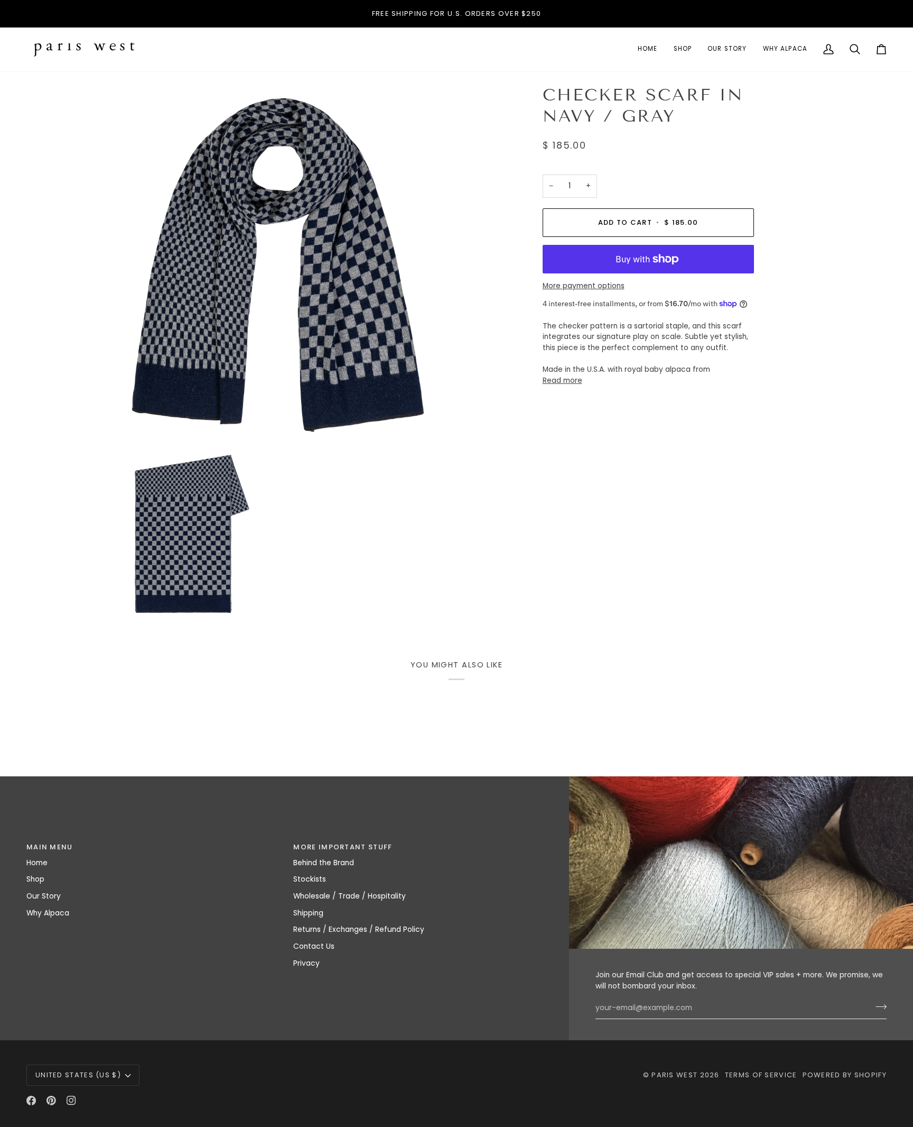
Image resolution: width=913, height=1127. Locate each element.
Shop (35, 879)
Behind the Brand (323, 863)
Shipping (308, 913)
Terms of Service (761, 1075)
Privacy (306, 963)
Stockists (309, 879)
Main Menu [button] (49, 847)
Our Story (43, 896)
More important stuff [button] (342, 847)
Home (37, 863)
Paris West (674, 1075)
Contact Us (313, 946)
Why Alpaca (47, 913)
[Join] (878, 1006)
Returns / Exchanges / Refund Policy (358, 929)
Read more (562, 380)
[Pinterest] (51, 1100)
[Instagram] (71, 1100)
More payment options (584, 285)
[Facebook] (31, 1100)
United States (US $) (78, 1075)
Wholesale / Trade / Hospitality (349, 896)
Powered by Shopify (845, 1075)
